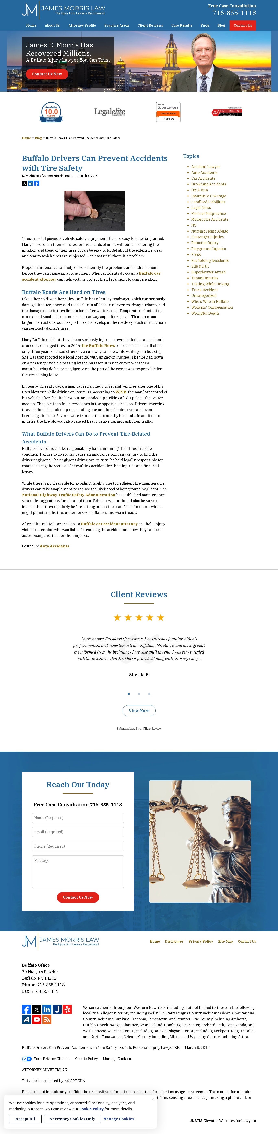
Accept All (25, 1118)
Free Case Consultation (232, 6)
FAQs (205, 25)
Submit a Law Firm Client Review (139, 728)
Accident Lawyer (205, 166)
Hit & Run (199, 190)
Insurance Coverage (208, 196)
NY (193, 225)
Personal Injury (205, 242)
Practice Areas (116, 25)
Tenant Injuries (204, 278)
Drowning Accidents (208, 184)
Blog (221, 25)
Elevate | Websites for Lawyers (223, 1120)
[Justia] (57, 1009)
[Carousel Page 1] (129, 694)
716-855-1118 (234, 12)
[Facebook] (26, 1009)
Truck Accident (204, 289)
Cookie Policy (86, 1058)
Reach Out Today (78, 784)
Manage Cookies (117, 1058)
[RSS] (46, 1019)
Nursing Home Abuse (209, 231)
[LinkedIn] (46, 1009)
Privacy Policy (201, 941)
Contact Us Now (47, 74)
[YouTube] (36, 1019)
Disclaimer (174, 941)
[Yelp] (67, 1009)
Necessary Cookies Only (72, 1118)
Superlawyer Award (208, 272)
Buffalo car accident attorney (109, 524)
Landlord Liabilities (208, 202)
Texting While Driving (210, 284)
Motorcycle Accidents (209, 219)
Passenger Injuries (207, 237)
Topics (191, 156)
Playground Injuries (208, 248)
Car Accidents (203, 178)
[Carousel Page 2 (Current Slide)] (139, 694)
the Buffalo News (98, 345)
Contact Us (243, 25)
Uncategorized (204, 295)
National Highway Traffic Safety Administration (68, 494)
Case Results (181, 25)
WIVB (120, 392)
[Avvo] (26, 1019)
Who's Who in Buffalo (210, 301)
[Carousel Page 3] (149, 694)
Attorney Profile (82, 25)
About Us (52, 25)
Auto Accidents (54, 546)
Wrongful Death (205, 313)
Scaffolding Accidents (210, 260)
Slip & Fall (200, 266)
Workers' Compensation (212, 307)
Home (31, 25)
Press (196, 254)
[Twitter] (36, 1009)
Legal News (201, 207)
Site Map (225, 941)
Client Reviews (150, 25)
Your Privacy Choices (52, 1058)
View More (139, 710)
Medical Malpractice (208, 213)
